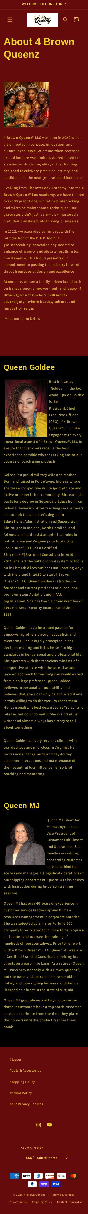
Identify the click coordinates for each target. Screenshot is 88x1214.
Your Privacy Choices (26, 1104)
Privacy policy (18, 1202)
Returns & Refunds (63, 1194)
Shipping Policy (22, 1082)
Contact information (70, 1202)
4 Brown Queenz (34, 1194)
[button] (9, 19)
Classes (16, 1059)
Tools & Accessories (25, 1070)
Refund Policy (21, 1093)
